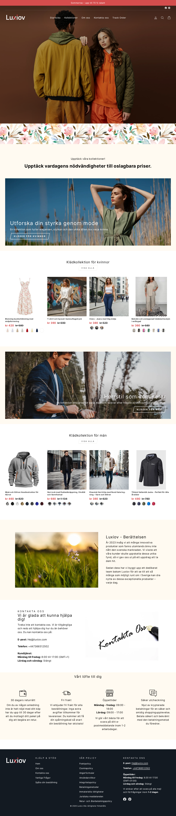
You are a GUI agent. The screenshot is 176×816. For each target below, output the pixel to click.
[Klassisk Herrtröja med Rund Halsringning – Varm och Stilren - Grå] (97, 504)
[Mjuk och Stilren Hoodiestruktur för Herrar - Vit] (17, 504)
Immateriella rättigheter (91, 791)
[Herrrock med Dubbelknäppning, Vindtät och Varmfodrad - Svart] (50, 504)
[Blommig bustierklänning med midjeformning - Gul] (32, 330)
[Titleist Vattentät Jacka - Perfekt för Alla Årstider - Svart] (134, 504)
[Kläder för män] (88, 385)
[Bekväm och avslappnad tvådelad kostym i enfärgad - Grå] (134, 330)
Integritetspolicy (87, 782)
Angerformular (86, 773)
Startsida (55, 17)
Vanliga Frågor (43, 777)
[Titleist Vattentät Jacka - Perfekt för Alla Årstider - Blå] (149, 504)
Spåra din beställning (46, 782)
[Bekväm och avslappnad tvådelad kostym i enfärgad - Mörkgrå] (163, 330)
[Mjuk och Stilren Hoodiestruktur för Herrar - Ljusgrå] (8, 504)
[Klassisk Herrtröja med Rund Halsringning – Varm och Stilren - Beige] (92, 504)
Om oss (86, 17)
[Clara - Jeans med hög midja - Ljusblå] (102, 328)
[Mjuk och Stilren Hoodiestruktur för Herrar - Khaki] (22, 504)
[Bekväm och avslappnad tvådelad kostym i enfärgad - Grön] (149, 330)
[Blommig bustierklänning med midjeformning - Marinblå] (37, 330)
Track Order (119, 17)
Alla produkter (22, 115)
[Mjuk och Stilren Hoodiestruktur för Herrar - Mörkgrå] (32, 504)
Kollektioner (71, 17)
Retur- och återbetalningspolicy (95, 801)
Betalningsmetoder (89, 787)
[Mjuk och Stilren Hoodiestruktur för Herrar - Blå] (37, 504)
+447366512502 (38, 646)
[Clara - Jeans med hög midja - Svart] (97, 328)
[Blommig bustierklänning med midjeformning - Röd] (27, 330)
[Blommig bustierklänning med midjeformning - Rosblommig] (8, 330)
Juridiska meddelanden (91, 796)
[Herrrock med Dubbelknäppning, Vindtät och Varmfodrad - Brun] (69, 504)
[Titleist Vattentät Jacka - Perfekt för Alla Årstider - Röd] (154, 504)
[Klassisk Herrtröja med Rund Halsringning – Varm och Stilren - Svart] (102, 504)
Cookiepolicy (86, 768)
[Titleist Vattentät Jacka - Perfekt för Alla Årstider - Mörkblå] (139, 504)
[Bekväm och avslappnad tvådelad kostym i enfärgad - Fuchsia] (144, 330)
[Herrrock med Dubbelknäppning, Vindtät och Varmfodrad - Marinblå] (59, 504)
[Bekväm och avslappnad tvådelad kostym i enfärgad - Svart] (139, 330)
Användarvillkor (87, 777)
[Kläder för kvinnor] (88, 212)
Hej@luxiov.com (37, 639)
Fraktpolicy (85, 763)
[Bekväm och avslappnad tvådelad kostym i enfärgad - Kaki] (154, 330)
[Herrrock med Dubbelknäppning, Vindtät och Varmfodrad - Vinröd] (64, 504)
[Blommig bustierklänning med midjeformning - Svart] (42, 330)
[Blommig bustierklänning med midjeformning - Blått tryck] (12, 330)
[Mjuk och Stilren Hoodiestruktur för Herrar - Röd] (42, 504)
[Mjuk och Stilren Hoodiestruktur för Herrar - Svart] (12, 504)
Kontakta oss (101, 17)
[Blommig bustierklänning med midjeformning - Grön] (22, 330)
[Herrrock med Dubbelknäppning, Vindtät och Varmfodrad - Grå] (55, 504)
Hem (37, 763)
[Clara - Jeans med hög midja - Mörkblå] (92, 328)
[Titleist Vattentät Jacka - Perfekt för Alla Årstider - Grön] (144, 504)
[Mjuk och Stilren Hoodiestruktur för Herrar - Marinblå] (27, 504)
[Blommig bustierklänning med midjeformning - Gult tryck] (17, 330)
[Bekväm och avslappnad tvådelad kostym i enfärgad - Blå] (158, 330)
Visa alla (87, 268)
